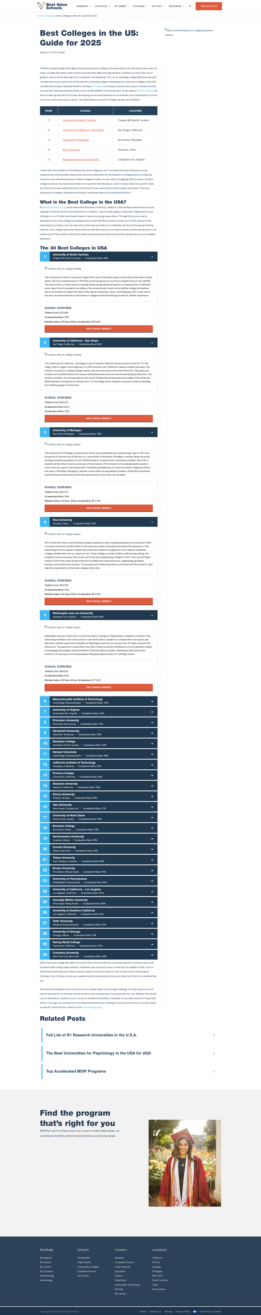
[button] (190, 6)
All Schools (83, 1275)
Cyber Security (122, 1266)
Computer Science (124, 1262)
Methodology (47, 1275)
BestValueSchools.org (54, 207)
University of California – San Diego (83, 130)
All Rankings (46, 1280)
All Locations (159, 1289)
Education (120, 1271)
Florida (156, 1262)
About (143, 1311)
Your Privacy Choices (210, 1311)
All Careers (120, 1293)
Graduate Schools (86, 1271)
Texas (155, 1284)
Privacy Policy (183, 1311)
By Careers (45, 1266)
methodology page (92, 1007)
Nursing (119, 1289)
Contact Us (155, 1311)
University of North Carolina (79, 120)
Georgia (156, 1266)
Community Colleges (88, 1266)
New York (157, 1275)
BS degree (97, 86)
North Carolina (160, 1280)
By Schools (45, 1262)
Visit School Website (98, 328)
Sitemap (168, 1311)
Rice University (71, 149)
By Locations (46, 1271)
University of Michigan (76, 139)
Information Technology (127, 1284)
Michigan (157, 1271)
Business (119, 1257)
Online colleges (145, 90)
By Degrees (46, 1257)
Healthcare (120, 1280)
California (157, 1257)
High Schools (84, 1262)
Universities (83, 1257)
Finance (119, 1275)
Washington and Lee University (81, 159)
